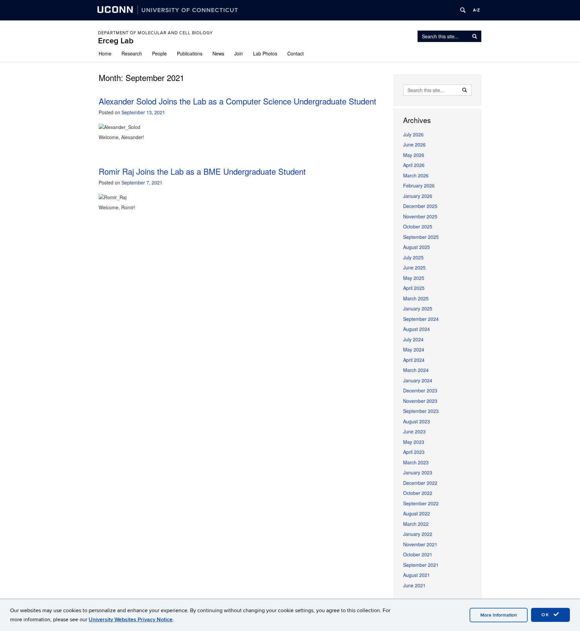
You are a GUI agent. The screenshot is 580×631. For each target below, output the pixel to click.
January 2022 (417, 534)
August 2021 (416, 575)
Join (238, 53)
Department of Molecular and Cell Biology (155, 33)
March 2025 (416, 298)
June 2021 (414, 585)
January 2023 (417, 472)
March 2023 (416, 462)
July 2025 (413, 257)
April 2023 (414, 452)
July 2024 (413, 339)
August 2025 (416, 247)
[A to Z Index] (476, 10)
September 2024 (421, 319)
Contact (295, 53)
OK (546, 615)
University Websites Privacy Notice (131, 619)
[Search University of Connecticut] (462, 10)
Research (132, 53)
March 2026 (416, 175)
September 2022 (421, 503)
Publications (189, 53)
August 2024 (416, 329)
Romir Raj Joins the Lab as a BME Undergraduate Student (202, 171)
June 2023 (414, 431)
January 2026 (417, 196)
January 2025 (417, 308)
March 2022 (416, 523)
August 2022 (416, 513)
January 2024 (417, 380)
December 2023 (420, 390)
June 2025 (414, 267)
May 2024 (413, 349)
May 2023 (413, 441)
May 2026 (413, 155)
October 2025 (417, 226)
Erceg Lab (116, 41)
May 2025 (413, 278)
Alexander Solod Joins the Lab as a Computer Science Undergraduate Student (237, 101)
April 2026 (414, 165)
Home (105, 53)
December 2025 (420, 206)
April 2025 (414, 288)
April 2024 (414, 359)
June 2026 (414, 144)
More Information (498, 615)
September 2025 (421, 237)
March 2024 (416, 370)
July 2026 (413, 134)
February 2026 (419, 185)
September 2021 (421, 564)
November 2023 (420, 400)
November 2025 (420, 216)
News (218, 53)
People (159, 53)
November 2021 (420, 544)
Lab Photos (265, 53)
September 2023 (421, 411)
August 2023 (416, 421)
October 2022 (417, 493)
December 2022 (420, 482)
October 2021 (417, 554)
